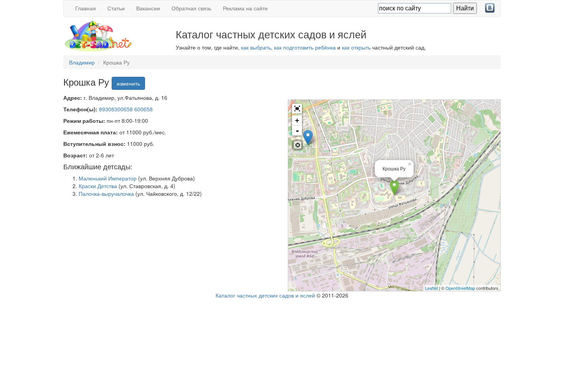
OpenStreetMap (460, 288)
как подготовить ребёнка (305, 47)
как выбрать (256, 47)
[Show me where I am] (297, 145)
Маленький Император (108, 178)
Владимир (82, 62)
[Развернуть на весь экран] (297, 109)
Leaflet (431, 288)
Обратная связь (191, 8)
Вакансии (148, 8)
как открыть (356, 47)
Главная (85, 8)
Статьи (116, 8)
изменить (128, 83)
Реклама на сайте (245, 8)
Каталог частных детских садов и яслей (265, 295)
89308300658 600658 (126, 109)
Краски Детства (98, 186)
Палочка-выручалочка (106, 193)
